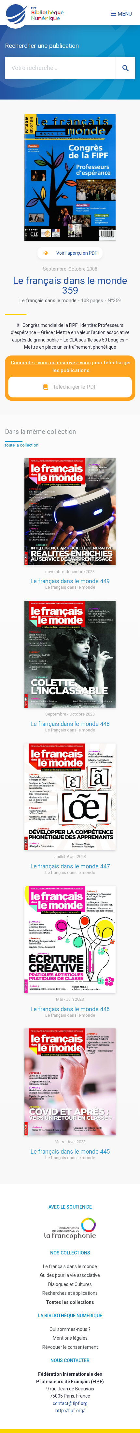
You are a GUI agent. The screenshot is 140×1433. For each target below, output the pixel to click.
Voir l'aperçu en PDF (76, 253)
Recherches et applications (70, 1293)
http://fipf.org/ (70, 1410)
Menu (125, 14)
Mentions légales (70, 1338)
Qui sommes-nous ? (70, 1329)
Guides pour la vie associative (70, 1275)
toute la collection (21, 445)
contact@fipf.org (70, 1403)
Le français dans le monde (48, 300)
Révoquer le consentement (70, 1347)
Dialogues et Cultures (70, 1284)
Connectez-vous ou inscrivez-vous (51, 363)
